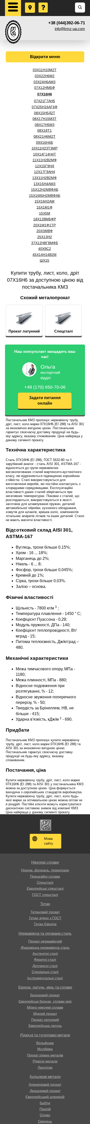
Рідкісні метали (45, 1061)
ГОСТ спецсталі (45, 895)
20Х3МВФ (44, 231)
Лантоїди (45, 1067)
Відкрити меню (45, 57)
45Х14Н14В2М (44, 255)
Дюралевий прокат (45, 1091)
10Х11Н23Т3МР (45, 148)
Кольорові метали (45, 1076)
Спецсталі (45, 882)
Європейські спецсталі (45, 888)
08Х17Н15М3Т (44, 119)
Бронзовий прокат (45, 995)
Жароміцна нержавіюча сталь (45, 947)
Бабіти (45, 1103)
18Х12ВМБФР (44, 219)
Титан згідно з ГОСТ (45, 918)
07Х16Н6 (44, 94)
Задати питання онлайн (44, 400)
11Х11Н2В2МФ (44, 160)
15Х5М (44, 213)
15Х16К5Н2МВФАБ (44, 196)
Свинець (45, 1121)
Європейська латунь (45, 1026)
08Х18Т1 (44, 130)
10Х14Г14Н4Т (44, 154)
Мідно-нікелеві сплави (45, 1007)
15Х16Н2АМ (44, 201)
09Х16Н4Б (44, 142)
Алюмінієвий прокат (45, 1084)
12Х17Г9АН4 (44, 172)
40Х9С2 (44, 249)
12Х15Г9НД (44, 166)
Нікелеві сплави (45, 862)
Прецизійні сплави (45, 876)
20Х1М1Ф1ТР (44, 225)
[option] (24, 320)
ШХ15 (44, 260)
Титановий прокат (45, 912)
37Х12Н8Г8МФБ (44, 243)
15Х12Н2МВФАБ (44, 190)
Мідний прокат (45, 1014)
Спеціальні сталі (45, 972)
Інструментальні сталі (45, 978)
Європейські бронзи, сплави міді (45, 1001)
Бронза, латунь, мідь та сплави (45, 987)
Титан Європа (45, 924)
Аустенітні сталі (45, 953)
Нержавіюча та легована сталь (45, 933)
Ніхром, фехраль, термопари (45, 870)
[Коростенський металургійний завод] (13, 32)
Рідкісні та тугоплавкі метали (45, 1035)
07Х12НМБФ (44, 88)
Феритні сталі (45, 959)
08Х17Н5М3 (44, 125)
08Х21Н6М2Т (45, 136)
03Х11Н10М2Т (44, 70)
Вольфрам (45, 1043)
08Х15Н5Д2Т (44, 113)
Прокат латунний (45, 1020)
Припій (45, 1109)
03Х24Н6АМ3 (45, 82)
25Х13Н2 (44, 237)
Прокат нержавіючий (45, 941)
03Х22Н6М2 (44, 76)
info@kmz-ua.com (70, 29)
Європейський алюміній (45, 1097)
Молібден (45, 1049)
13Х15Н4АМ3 (45, 184)
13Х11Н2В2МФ (44, 178)
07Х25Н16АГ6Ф (45, 107)
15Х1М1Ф (44, 207)
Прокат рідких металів (45, 1055)
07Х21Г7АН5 (44, 101)
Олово (45, 1115)
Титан (45, 904)
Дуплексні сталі (45, 966)
